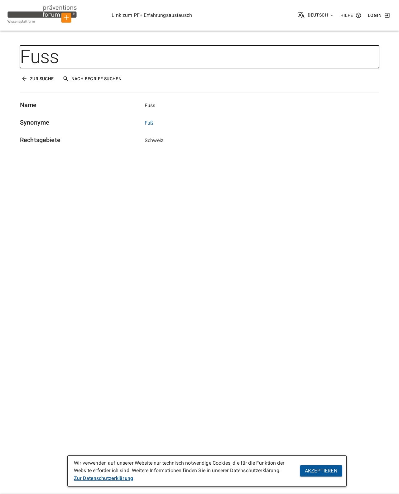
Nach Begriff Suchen (96, 78)
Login (375, 15)
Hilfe (346, 15)
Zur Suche (42, 78)
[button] (320, 15)
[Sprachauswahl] (301, 15)
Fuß (149, 123)
